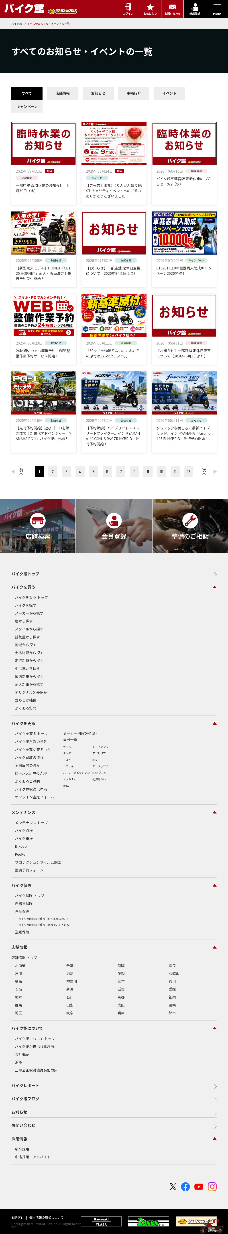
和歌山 (174, 973)
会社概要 (22, 1054)
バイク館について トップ (35, 1038)
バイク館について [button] (27, 1028)
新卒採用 (22, 1149)
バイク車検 (24, 838)
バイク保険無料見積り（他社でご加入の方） (45, 925)
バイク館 (17, 23)
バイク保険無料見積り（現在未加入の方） (43, 919)
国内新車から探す (29, 676)
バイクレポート (25, 1085)
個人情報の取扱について (46, 1217)
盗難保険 (22, 932)
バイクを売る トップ (31, 733)
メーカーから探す (29, 613)
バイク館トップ (25, 573)
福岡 (172, 997)
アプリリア (99, 753)
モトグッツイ (100, 766)
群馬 (18, 1005)
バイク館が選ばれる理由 (34, 1046)
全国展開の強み (27, 765)
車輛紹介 (134, 93)
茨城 (18, 989)
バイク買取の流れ (29, 757)
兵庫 (121, 1012)
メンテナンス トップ (31, 822)
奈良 (172, 965)
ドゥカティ (69, 779)
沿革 (18, 1062)
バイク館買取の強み (31, 741)
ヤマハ (67, 747)
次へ (204, 472)
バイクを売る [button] (23, 723)
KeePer (21, 854)
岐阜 (69, 1012)
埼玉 (18, 1012)
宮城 (18, 973)
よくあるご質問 (27, 781)
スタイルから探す (29, 629)
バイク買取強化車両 (31, 789)
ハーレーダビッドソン (76, 772)
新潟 (69, 989)
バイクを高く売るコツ (33, 749)
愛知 (121, 973)
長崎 (172, 1005)
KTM (95, 760)
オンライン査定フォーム (34, 796)
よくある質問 (25, 708)
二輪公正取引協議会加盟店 (36, 1070)
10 (161, 472)
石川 (69, 997)
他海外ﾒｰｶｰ (99, 779)
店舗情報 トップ (24, 957)
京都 (121, 997)
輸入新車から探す (29, 684)
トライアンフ (100, 747)
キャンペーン (27, 106)
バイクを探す (25, 605)
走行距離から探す (29, 660)
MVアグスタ (99, 772)
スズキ (67, 760)
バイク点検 (24, 830)
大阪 (121, 1005)
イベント (169, 93)
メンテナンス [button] (23, 812)
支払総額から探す (29, 652)
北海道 (20, 965)
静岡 (121, 965)
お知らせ (98, 93)
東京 (69, 973)
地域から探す (25, 644)
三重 (121, 981)
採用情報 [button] (19, 1138)
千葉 (69, 965)
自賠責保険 (24, 903)
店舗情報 (62, 93)
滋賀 (121, 989)
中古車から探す (27, 668)
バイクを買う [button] (23, 587)
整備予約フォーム (29, 870)
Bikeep (21, 846)
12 (188, 472)
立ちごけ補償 (25, 700)
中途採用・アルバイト (33, 1156)
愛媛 (172, 989)
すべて (27, 93)
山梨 (69, 1005)
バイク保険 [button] (21, 885)
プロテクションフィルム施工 (38, 862)
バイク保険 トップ (29, 895)
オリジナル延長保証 (31, 692)
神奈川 (71, 981)
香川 (172, 981)
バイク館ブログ (25, 1098)
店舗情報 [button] (19, 947)
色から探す (24, 621)
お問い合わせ (23, 1125)
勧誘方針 (17, 1217)
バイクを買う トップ (31, 597)
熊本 (172, 1012)
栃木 (18, 997)
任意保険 (22, 911)
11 (175, 472)
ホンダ (67, 753)
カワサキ (68, 766)
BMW (66, 785)
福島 (18, 981)
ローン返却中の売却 (31, 773)
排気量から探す (27, 637)
